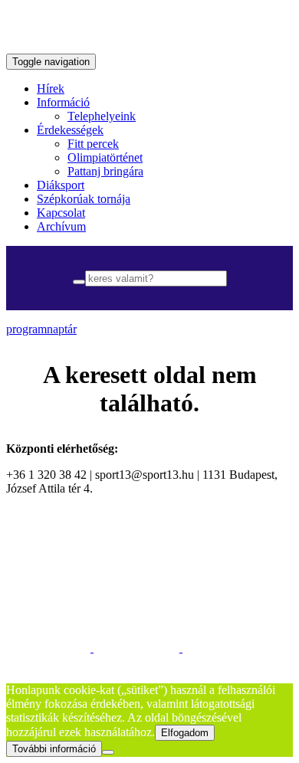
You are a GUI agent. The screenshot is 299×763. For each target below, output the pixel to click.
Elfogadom (185, 732)
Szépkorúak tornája (83, 198)
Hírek (50, 88)
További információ (54, 749)
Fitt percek (93, 143)
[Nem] (108, 752)
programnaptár (41, 329)
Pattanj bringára (105, 171)
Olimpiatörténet (105, 157)
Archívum (61, 226)
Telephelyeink (101, 116)
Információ (63, 102)
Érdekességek (70, 129)
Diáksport (60, 185)
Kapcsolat (61, 212)
